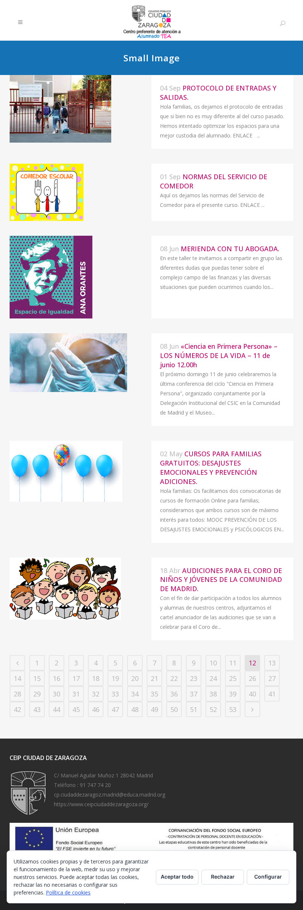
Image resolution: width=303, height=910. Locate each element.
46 (95, 709)
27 (272, 678)
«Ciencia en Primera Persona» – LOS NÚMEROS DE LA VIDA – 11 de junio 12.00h (219, 355)
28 (17, 693)
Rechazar (223, 876)
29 (37, 693)
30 (56, 693)
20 (135, 678)
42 (17, 709)
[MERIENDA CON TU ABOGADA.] (81, 277)
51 (193, 709)
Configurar (268, 876)
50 (174, 709)
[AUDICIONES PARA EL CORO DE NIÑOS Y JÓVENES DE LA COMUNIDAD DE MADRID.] (81, 589)
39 (232, 693)
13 (272, 662)
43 (37, 709)
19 (115, 678)
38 (213, 693)
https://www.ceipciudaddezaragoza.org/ (101, 804)
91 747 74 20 (95, 784)
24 (213, 678)
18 (95, 678)
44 (56, 709)
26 (252, 678)
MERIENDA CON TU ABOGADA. (230, 248)
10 (213, 662)
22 (174, 678)
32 (95, 693)
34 (135, 693)
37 (193, 693)
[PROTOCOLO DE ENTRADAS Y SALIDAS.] (81, 109)
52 (213, 709)
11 (232, 662)
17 (76, 678)
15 (37, 678)
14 (17, 678)
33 (115, 693)
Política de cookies (68, 892)
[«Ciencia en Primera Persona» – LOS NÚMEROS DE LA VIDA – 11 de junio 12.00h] (81, 362)
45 (76, 709)
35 (154, 693)
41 (272, 693)
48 (135, 709)
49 (154, 709)
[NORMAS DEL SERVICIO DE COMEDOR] (81, 192)
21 (154, 678)
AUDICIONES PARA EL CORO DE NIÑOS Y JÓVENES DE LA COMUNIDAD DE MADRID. (221, 579)
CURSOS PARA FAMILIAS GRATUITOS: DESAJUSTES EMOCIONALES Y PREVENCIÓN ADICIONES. (211, 467)
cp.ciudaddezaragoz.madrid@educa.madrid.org (109, 794)
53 (232, 709)
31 (76, 693)
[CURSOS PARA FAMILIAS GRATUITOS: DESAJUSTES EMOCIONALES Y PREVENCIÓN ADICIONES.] (81, 471)
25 (232, 678)
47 (115, 709)
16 (56, 678)
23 (193, 678)
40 (252, 693)
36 (174, 693)
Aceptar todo (177, 876)
